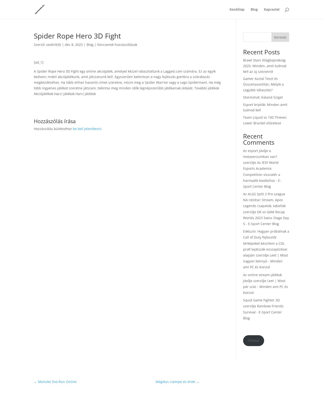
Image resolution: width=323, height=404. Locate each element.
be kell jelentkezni (87, 128)
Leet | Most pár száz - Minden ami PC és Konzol (265, 286)
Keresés (280, 37)
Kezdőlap (237, 10)
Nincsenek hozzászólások (117, 44)
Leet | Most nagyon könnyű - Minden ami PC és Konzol (265, 261)
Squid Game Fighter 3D (261, 300)
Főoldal (253, 340)
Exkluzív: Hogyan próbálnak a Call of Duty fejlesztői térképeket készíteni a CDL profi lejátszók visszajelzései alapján (266, 243)
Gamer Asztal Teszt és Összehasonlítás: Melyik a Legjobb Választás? (263, 84)
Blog (254, 10)
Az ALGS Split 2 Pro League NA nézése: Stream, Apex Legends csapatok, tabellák (264, 200)
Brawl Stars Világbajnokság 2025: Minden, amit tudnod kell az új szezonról (264, 66)
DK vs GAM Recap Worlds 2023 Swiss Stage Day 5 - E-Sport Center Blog (266, 218)
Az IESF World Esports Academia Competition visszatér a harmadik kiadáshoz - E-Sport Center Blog (262, 174)
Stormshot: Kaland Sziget (263, 97)
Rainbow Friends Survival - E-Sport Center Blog (263, 312)
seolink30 (53, 44)
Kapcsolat (272, 10)
